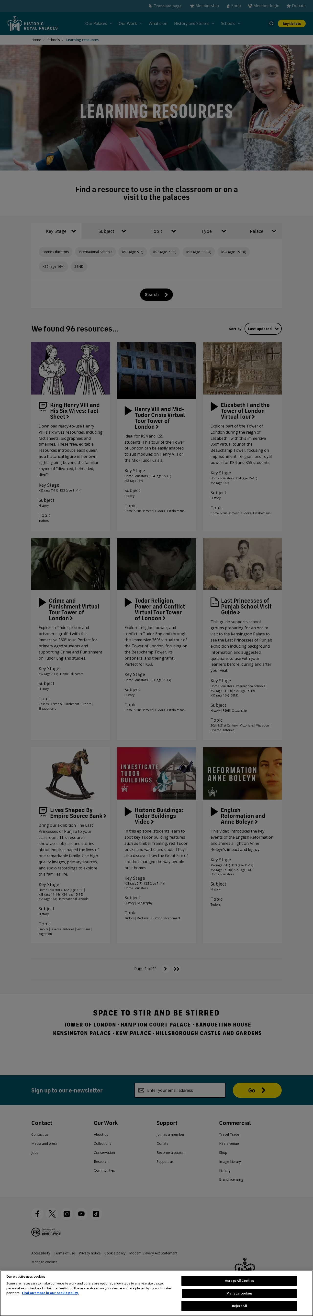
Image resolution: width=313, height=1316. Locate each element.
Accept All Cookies (239, 1280)
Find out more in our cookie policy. (50, 1293)
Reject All (239, 1306)
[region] (156, 1293)
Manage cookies (239, 1293)
